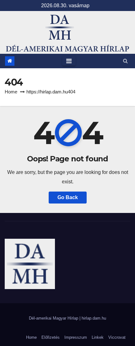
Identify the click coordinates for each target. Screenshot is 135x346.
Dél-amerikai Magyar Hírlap (54, 318)
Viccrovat (117, 337)
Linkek (98, 337)
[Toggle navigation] (69, 61)
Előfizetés (50, 337)
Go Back (67, 197)
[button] (125, 61)
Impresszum (75, 337)
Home (11, 91)
